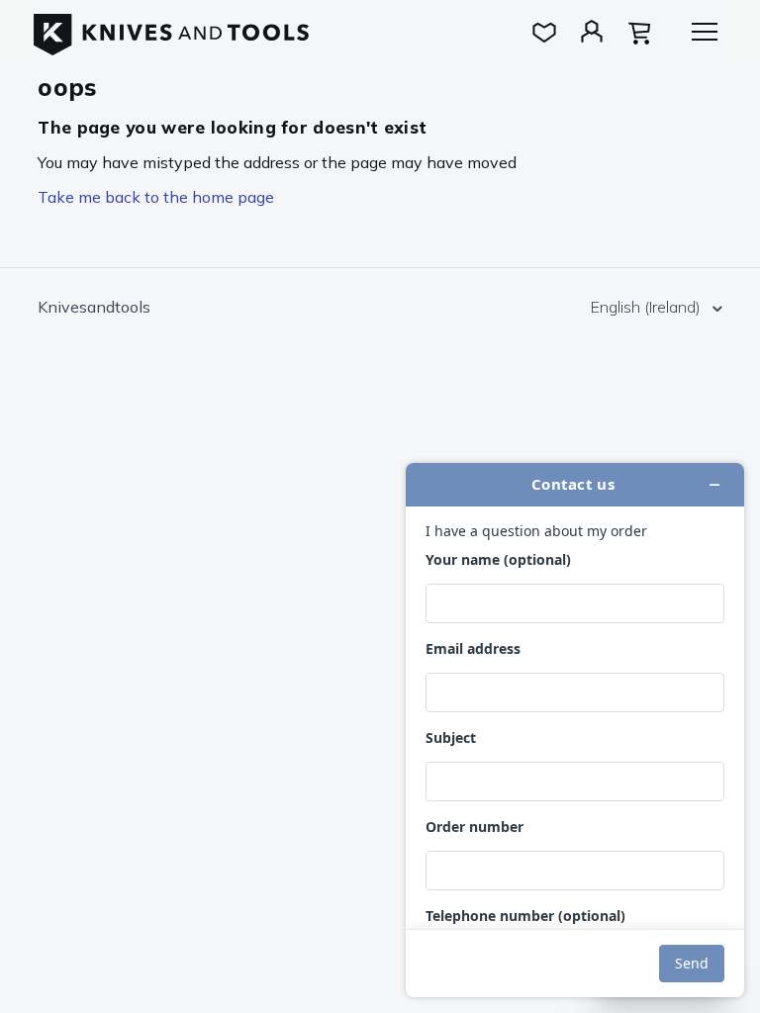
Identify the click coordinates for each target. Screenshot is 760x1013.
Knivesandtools (94, 307)
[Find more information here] (575, 730)
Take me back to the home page (156, 197)
